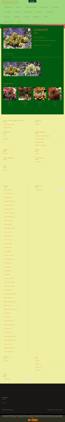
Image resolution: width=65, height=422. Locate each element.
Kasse (4, 135)
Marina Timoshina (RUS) (10, 294)
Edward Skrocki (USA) (9, 228)
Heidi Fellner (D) (8, 263)
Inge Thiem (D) (7, 270)
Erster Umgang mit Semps (8, 124)
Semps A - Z (49, 45)
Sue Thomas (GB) (8, 332)
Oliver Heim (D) (7, 317)
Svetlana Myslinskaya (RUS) (10, 336)
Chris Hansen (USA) (8, 205)
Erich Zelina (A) (43, 45)
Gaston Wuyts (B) (8, 243)
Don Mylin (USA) (8, 224)
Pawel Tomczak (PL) (8, 321)
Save (6, 29)
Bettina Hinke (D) (8, 197)
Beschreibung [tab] (8, 55)
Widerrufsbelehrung (39, 142)
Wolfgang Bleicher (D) (9, 348)
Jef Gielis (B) (7, 274)
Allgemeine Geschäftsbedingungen (42, 135)
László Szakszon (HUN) (9, 286)
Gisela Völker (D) (8, 251)
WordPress (60, 409)
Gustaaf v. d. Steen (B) (9, 255)
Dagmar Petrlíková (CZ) (9, 216)
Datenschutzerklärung (40, 139)
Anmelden (37, 360)
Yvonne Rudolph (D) (9, 351)
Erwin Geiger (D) (8, 236)
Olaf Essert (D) (7, 313)
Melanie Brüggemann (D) (9, 301)
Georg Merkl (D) (7, 247)
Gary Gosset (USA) (8, 240)
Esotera (54, 409)
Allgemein (4, 402)
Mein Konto (37, 124)
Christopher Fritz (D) (9, 209)
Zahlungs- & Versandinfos (40, 145)
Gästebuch (5, 360)
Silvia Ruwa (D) (7, 328)
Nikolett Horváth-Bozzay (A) (10, 309)
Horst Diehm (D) (8, 267)
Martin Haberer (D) (8, 297)
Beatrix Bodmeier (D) (9, 193)
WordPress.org (38, 370)
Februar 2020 (6, 170)
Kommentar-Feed (39, 367)
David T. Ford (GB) (8, 220)
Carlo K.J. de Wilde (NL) (9, 201)
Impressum (5, 153)
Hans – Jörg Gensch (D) (9, 259)
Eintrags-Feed (38, 364)
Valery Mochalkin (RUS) (9, 340)
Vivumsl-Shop (10, 2)
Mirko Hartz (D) (7, 305)
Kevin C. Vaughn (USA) (9, 282)
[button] (29, 30)
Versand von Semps (7, 127)
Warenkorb (5, 139)
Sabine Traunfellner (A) (9, 324)
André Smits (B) (7, 189)
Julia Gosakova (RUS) (9, 278)
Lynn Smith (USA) (8, 290)
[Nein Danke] (63, 418)
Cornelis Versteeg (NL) (9, 213)
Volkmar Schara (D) (8, 344)
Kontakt (37, 153)
